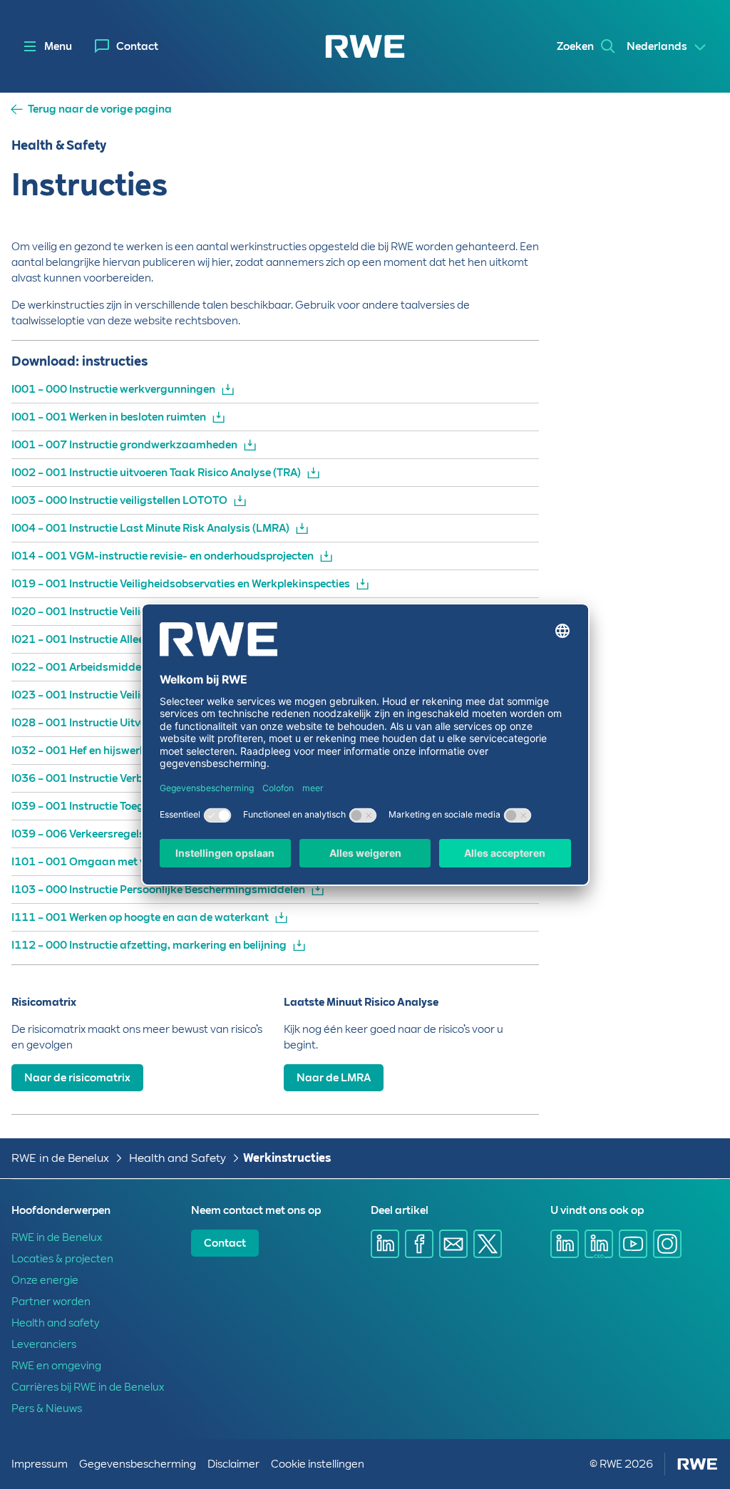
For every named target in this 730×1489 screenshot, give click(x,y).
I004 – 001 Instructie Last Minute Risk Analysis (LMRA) (150, 528)
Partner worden (51, 1301)
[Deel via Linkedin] (385, 1244)
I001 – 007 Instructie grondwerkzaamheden (124, 444)
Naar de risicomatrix (77, 1077)
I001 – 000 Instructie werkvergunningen (113, 389)
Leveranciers (43, 1344)
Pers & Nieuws (46, 1408)
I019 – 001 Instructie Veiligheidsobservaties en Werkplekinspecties (180, 583)
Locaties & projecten (62, 1258)
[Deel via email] (453, 1244)
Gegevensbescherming (137, 1464)
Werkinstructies (287, 1158)
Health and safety (55, 1323)
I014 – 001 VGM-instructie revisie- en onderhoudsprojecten (162, 556)
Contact (137, 46)
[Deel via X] (487, 1244)
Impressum (39, 1464)
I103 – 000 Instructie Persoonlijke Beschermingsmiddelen (158, 889)
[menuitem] (126, 46)
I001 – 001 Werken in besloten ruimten (108, 417)
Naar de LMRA (334, 1077)
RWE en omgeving (56, 1365)
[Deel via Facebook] (419, 1244)
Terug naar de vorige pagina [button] (100, 109)
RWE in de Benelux (60, 1158)
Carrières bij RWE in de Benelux (87, 1387)
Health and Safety (177, 1158)
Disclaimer (233, 1464)
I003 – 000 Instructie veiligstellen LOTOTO (119, 500)
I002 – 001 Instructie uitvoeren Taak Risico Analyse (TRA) (156, 472)
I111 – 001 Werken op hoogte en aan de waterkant (140, 917)
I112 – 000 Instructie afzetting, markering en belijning (149, 945)
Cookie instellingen (317, 1464)
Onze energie (44, 1280)
